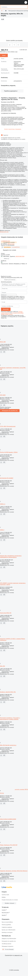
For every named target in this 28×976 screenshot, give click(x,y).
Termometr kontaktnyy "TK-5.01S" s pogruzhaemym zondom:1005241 (10, 718)
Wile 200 (2, 666)
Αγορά (4, 55)
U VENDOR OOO (5, 241)
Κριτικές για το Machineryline (8, 929)
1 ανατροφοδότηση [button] (15, 247)
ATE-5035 (2, 395)
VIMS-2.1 (2, 504)
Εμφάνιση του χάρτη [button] (6, 276)
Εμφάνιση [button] (12, 256)
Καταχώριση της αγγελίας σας (9, 410)
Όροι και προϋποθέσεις (7, 922)
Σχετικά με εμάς (5, 894)
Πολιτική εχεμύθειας (6, 924)
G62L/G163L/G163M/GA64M (8, 819)
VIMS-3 (2, 530)
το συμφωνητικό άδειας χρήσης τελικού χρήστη (12, 313)
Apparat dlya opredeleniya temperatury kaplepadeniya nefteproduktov (11, 556)
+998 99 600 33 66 (19, 256)
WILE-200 (3, 342)
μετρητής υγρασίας (18, 58)
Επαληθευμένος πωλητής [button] (9, 242)
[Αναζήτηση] (25, 6)
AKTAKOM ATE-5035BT (6, 478)
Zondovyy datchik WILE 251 (8, 692)
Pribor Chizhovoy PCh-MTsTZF (8, 845)
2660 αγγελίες (11, 243)
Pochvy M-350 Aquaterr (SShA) (9, 452)
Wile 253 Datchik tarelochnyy (8, 745)
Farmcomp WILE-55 (5, 613)
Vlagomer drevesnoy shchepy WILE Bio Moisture (13, 871)
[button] (26, 2)
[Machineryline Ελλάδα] (10, 2)
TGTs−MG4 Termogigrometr (8, 426)
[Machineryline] (6, 11)
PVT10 (2, 793)
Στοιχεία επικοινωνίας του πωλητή (10, 899)
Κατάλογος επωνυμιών (7, 932)
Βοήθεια (4, 897)
